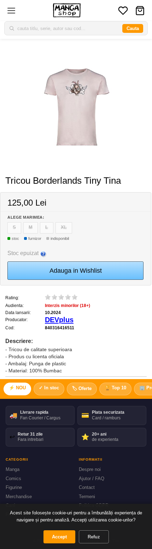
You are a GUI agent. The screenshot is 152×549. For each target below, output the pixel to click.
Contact (87, 487)
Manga (12, 469)
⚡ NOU (17, 387)
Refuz (94, 536)
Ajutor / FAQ (91, 478)
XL (64, 227)
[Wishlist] (123, 10)
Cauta (133, 28)
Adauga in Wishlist (75, 270)
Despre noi (90, 469)
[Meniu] (11, 11)
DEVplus (59, 320)
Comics (13, 478)
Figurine (14, 487)
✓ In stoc (49, 387)
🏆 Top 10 (115, 387)
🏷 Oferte (82, 388)
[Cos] (140, 10)
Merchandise (19, 496)
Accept (59, 536)
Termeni (87, 496)
